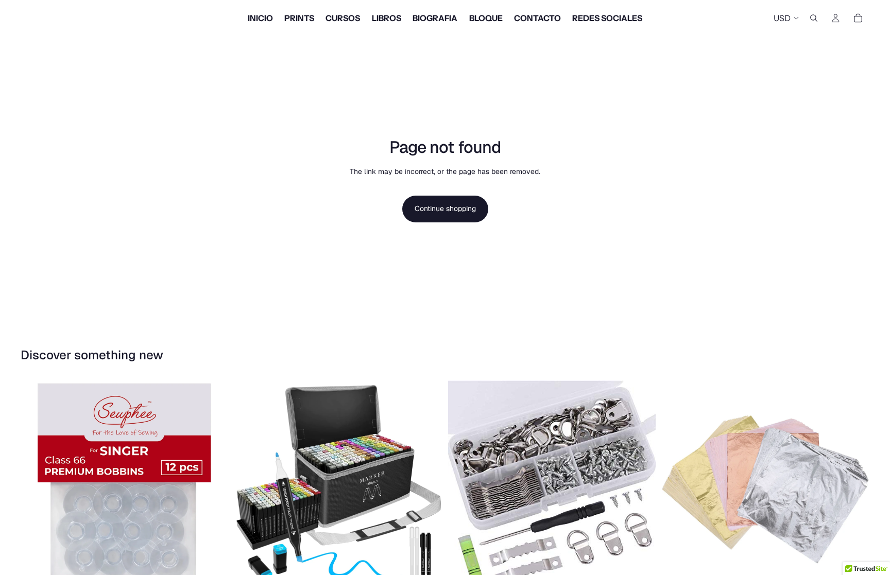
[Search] (813, 18)
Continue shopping (445, 208)
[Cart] (858, 18)
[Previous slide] (249, 484)
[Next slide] (426, 484)
